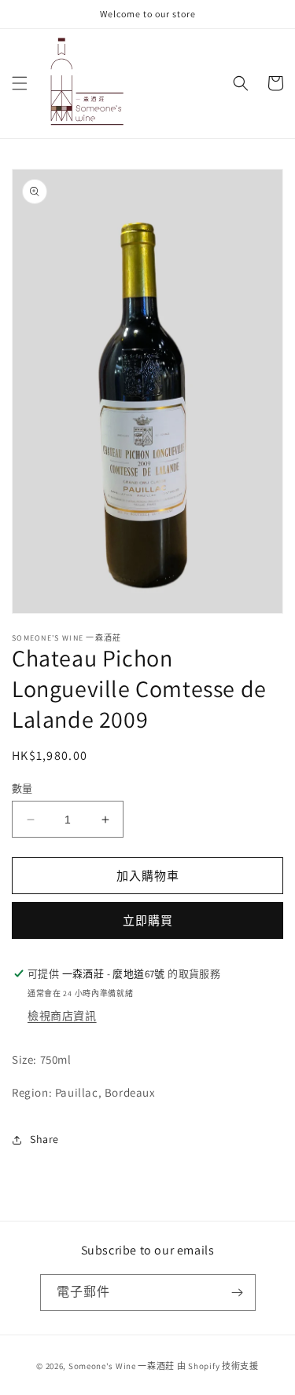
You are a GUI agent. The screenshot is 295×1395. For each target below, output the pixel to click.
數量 (22, 788)
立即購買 (148, 920)
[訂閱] (237, 1292)
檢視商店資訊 (62, 1016)
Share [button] (44, 1139)
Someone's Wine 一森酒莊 (121, 1365)
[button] (19, 83)
